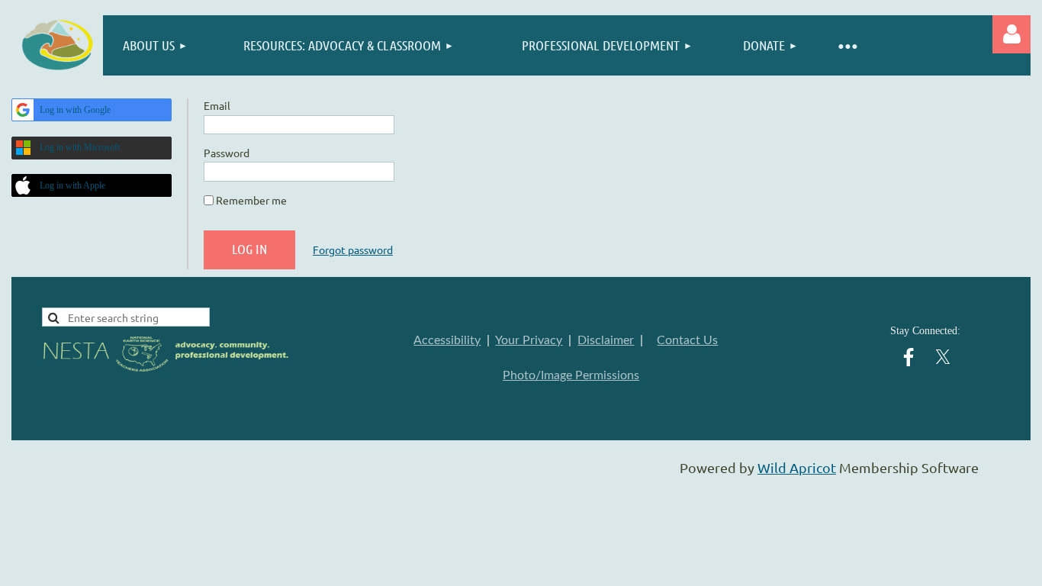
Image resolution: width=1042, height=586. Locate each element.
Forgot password (353, 249)
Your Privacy (528, 340)
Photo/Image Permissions (571, 375)
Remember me (251, 200)
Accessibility (447, 340)
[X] (943, 357)
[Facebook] (908, 357)
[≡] (847, 45)
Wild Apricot (796, 467)
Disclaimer (605, 340)
